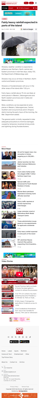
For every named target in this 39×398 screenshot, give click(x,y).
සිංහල (26, 3)
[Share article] (36, 29)
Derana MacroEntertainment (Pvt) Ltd (12, 378)
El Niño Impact (21, 8)
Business (24, 351)
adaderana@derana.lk (10, 372)
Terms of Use (25, 386)
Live (5, 8)
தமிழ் (31, 3)
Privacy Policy (14, 386)
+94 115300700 (8, 368)
